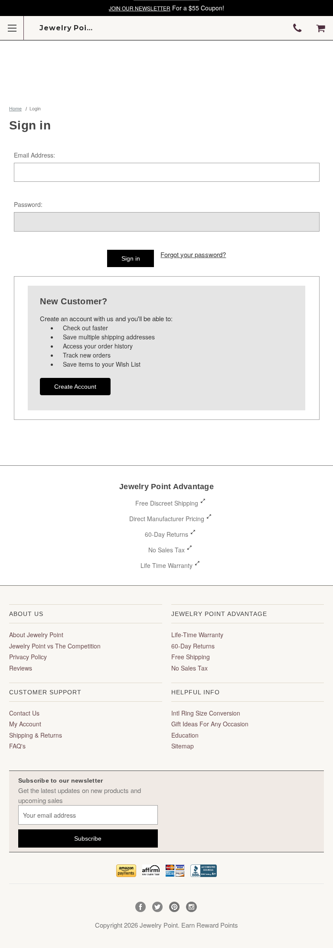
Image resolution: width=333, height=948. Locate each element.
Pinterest (174, 907)
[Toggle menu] (12, 28)
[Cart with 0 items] (320, 28)
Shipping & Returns (35, 735)
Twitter (157, 907)
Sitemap (182, 746)
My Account (25, 723)
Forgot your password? (193, 254)
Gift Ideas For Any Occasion (209, 723)
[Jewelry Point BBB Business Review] (203, 869)
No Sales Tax (166, 549)
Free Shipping (190, 656)
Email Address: (34, 155)
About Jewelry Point (36, 634)
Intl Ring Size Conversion (205, 713)
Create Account (75, 386)
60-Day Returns (166, 534)
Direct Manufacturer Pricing (166, 518)
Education (185, 735)
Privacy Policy (28, 656)
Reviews (20, 668)
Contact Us (24, 713)
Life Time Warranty (166, 565)
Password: (28, 204)
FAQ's (17, 746)
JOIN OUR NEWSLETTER (139, 8)
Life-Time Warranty (197, 634)
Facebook (140, 907)
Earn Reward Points (209, 924)
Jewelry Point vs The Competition (55, 646)
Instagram (191, 907)
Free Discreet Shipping (166, 503)
